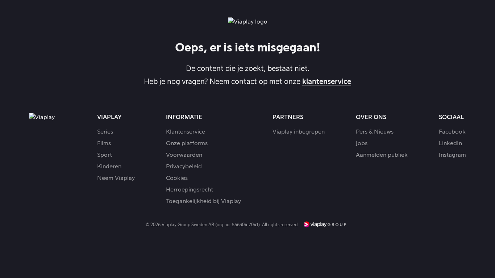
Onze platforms (187, 143)
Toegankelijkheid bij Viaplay (203, 201)
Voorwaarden (184, 155)
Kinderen (109, 166)
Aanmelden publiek (382, 155)
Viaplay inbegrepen (299, 132)
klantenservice (326, 81)
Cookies (177, 178)
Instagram (452, 155)
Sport (104, 155)
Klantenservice (185, 132)
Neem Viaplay (116, 178)
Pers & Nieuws (375, 132)
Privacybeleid (184, 166)
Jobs (361, 143)
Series (105, 132)
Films (104, 143)
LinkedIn (450, 143)
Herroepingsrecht (189, 190)
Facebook (452, 132)
